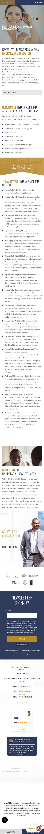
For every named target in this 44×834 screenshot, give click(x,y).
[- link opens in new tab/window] (8, 575)
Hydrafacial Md (9, 29)
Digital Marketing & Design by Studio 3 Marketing (15, 771)
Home (4, 26)
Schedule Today (9, 547)
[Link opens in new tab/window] (17, 702)
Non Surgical (15, 26)
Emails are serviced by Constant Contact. (21, 632)
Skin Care (27, 26)
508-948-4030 (7, 2)
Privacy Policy (36, 650)
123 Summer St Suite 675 (22, 680)
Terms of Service (21, 654)
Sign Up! (22, 638)
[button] (5, 820)
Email (9, 611)
